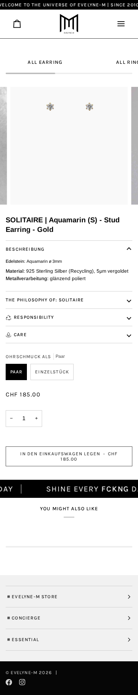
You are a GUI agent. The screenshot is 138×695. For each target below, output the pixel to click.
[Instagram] (22, 682)
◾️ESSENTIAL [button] (22, 639)
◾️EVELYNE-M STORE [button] (32, 596)
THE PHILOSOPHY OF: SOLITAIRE (45, 299)
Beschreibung (25, 249)
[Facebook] (9, 682)
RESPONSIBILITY (34, 317)
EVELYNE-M (24, 672)
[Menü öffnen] (118, 24)
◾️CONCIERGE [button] (23, 618)
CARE (20, 334)
